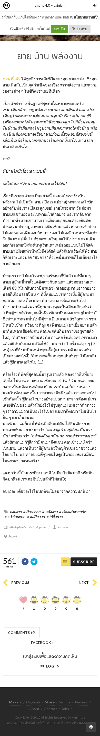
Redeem (81, 702)
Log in (52, 666)
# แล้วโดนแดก (15, 516)
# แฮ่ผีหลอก (36, 516)
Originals (33, 702)
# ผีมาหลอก (32, 512)
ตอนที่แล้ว (11, 78)
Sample (65, 702)
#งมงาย (16, 512)
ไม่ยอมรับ (79, 29)
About (34, 708)
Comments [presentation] (22, 632)
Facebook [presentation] (42, 644)
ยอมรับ (59, 29)
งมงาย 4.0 (42, 5)
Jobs (65, 708)
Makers (17, 6)
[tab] (22, 632)
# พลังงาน (49, 512)
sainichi (59, 5)
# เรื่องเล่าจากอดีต (72, 512)
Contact (50, 708)
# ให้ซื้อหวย (55, 516)
